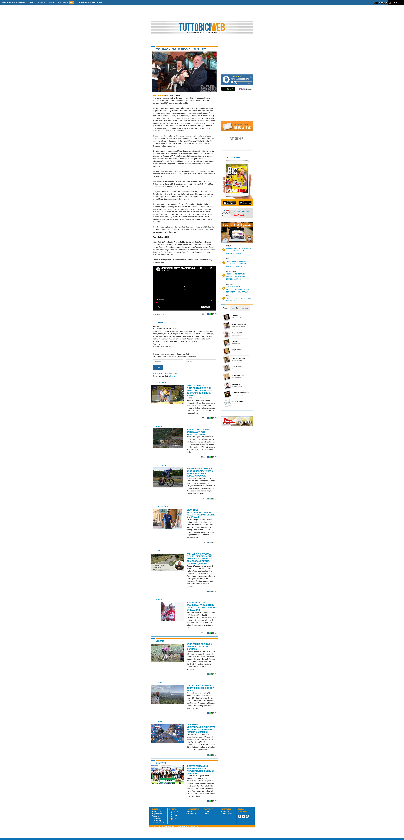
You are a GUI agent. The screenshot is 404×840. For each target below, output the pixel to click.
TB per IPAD (156, 811)
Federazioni (244, 308)
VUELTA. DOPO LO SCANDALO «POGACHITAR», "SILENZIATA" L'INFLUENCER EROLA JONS (201, 606)
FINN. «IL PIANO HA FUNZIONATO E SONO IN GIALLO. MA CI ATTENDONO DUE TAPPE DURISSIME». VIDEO (200, 390)
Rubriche (225, 308)
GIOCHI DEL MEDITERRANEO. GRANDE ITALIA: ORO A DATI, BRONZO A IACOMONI (201, 513)
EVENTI (159, 550)
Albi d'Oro (176, 819)
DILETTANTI (159, 95)
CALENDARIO (41, 2)
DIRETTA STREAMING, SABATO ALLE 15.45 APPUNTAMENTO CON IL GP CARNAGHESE (200, 769)
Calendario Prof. (191, 814)
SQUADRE (21, 2)
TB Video (207, 811)
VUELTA (159, 426)
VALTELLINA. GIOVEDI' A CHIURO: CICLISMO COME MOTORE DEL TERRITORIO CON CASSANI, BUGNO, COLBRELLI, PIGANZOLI (200, 558)
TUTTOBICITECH (83, 2)
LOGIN (158, 367)
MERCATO (160, 641)
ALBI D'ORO (62, 2)
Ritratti (175, 812)
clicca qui (176, 373)
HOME (4, 2)
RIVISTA (12, 2)
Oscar (175, 815)
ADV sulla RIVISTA (227, 814)
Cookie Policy (156, 820)
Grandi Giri (235, 308)
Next (215, 72)
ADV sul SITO (225, 811)
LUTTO (158, 682)
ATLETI (31, 2)
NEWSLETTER (97, 2)
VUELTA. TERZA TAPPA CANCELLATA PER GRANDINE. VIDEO (198, 432)
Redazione (155, 816)
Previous (153, 72)
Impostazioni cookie (158, 823)
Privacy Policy (156, 818)
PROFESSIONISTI (163, 506)
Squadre (189, 811)
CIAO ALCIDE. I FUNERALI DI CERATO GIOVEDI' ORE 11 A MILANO (201, 688)
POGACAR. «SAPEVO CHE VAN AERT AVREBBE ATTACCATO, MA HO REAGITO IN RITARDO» (238, 250)
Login (395, 2)
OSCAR (51, 2)
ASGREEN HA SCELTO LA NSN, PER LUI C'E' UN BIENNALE (199, 646)
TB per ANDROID (158, 814)
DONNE (159, 721)
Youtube (206, 814)
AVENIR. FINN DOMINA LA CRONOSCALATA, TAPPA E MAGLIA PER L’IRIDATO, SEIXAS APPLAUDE (200, 472)
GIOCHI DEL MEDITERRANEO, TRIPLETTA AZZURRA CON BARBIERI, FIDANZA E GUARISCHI (201, 728)
